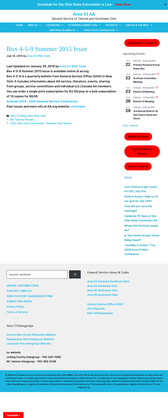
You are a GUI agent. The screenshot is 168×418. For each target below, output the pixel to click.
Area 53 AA (84, 14)
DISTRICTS (112, 25)
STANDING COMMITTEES (82, 25)
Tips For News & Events (142, 151)
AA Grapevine (96, 308)
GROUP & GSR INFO (137, 25)
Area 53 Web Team (73, 66)
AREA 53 (33, 25)
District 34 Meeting (144, 91)
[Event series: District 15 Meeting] (157, 97)
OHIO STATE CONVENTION (99, 30)
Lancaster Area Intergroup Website (28, 343)
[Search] (75, 274)
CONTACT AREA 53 (19, 290)
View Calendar (130, 125)
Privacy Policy (15, 306)
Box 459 (34, 115)
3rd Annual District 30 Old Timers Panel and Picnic (145, 115)
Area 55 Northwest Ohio (102, 290)
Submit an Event (138, 136)
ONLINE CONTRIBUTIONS (23, 285)
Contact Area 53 (138, 166)
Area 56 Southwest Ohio (102, 294)
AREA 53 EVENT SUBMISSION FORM (30, 296)
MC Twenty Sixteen (22, 119)
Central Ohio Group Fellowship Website (31, 334)
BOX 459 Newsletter (100, 313)
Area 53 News (18, 115)
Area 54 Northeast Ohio (102, 286)
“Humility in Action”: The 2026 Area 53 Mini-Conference (139, 250)
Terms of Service (17, 312)
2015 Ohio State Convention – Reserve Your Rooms (41, 123)
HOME (19, 25)
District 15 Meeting (143, 101)
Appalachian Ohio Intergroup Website (30, 339)
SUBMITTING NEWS (19, 301)
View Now (123, 4)
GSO (43, 115)
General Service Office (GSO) (105, 304)
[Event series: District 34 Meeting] (157, 87)
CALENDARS (53, 25)
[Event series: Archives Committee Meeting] (158, 74)
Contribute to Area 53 (142, 43)
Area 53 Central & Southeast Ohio (108, 281)
